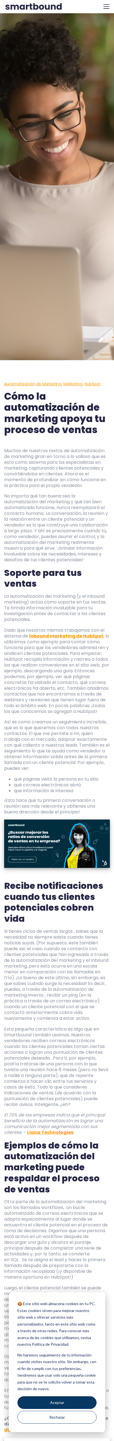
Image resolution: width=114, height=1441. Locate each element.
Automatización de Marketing (32, 384)
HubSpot (92, 384)
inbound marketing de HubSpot (66, 636)
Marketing (72, 384)
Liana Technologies (50, 1132)
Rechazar (57, 1417)
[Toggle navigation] (106, 6)
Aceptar (57, 1402)
